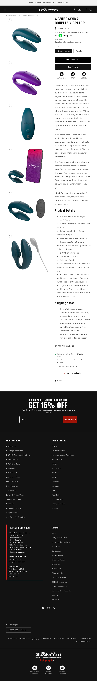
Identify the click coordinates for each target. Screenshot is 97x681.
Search (55, 595)
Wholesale (56, 569)
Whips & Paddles (13, 499)
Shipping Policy (58, 560)
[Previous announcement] (5, 3)
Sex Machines (12, 486)
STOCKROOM (20, 639)
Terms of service (71, 639)
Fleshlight (56, 495)
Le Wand (55, 481)
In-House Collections (61, 542)
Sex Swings (11, 490)
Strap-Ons (10, 504)
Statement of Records (61, 591)
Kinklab (55, 446)
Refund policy (46, 639)
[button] (5, 9)
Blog (54, 533)
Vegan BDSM (12, 512)
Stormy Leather (58, 451)
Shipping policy (85, 639)
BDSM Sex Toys (13, 464)
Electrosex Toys (13, 477)
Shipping (58, 42)
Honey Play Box (58, 504)
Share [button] (60, 380)
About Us (56, 546)
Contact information (83, 641)
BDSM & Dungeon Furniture (18, 455)
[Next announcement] (92, 3)
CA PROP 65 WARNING (64, 346)
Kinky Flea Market (59, 538)
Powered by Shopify (32, 639)
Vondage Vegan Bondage (63, 455)
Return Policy (57, 555)
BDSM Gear (11, 446)
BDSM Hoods (12, 473)
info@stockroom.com (17, 562)
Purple (79, 51)
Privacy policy (59, 639)
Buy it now (72, 67)
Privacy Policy (58, 573)
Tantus (55, 464)
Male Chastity (12, 481)
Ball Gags (10, 468)
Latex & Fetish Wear (15, 495)
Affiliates (56, 564)
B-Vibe (55, 477)
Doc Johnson (57, 499)
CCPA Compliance (59, 586)
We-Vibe (55, 473)
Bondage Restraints (15, 451)
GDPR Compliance (59, 582)
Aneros (55, 508)
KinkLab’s (61, 281)
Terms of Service (59, 577)
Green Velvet (63, 51)
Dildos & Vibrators (14, 508)
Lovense (55, 486)
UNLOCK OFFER (70, 419)
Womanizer (56, 468)
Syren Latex (57, 459)
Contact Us (56, 551)
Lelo (53, 490)
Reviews (55, 600)
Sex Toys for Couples (15, 517)
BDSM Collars (12, 459)
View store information (67, 366)
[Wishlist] (85, 9)
